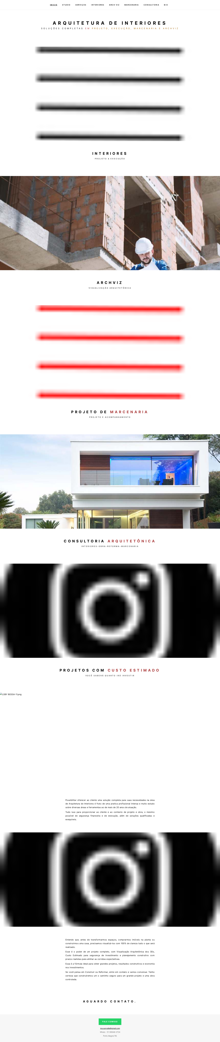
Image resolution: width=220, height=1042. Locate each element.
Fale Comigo (110, 1021)
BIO (166, 5)
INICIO (53, 5)
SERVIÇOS (80, 5)
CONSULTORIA (151, 5)
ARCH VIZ (114, 5)
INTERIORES (97, 5)
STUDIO (66, 5)
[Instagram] (179, 5)
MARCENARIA (131, 5)
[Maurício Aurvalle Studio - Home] (40, 5)
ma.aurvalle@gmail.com (110, 1028)
